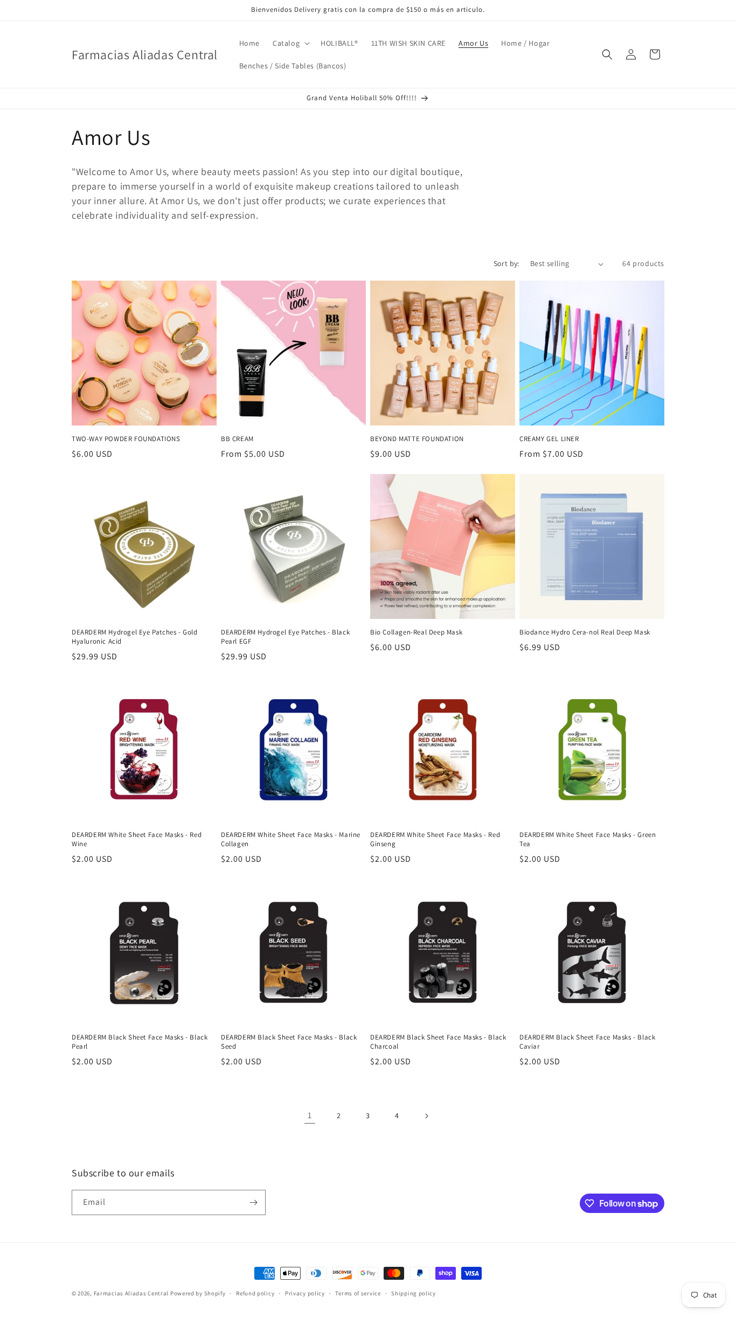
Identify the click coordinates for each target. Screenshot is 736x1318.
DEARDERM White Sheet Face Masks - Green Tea (587, 839)
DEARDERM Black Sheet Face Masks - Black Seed (289, 1042)
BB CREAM (237, 439)
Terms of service (357, 1293)
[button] (290, 43)
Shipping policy (413, 1293)
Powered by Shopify (198, 1293)
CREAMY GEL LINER (549, 439)
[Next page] (426, 1116)
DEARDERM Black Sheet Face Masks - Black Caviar (587, 1042)
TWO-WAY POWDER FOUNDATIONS (126, 439)
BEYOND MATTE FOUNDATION (417, 439)
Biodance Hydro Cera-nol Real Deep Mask (584, 632)
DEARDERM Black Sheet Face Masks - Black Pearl (139, 1042)
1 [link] (310, 1115)
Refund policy (255, 1293)
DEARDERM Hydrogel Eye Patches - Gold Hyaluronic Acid (135, 637)
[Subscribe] (253, 1202)
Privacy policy (305, 1293)
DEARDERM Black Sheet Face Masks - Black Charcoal (438, 1042)
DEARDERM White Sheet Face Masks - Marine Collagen (290, 839)
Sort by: (506, 263)
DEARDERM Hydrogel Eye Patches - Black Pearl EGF (285, 637)
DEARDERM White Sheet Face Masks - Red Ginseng (435, 839)
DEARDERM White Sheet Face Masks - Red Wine (137, 839)
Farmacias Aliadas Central (131, 1293)
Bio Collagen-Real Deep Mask (416, 632)
